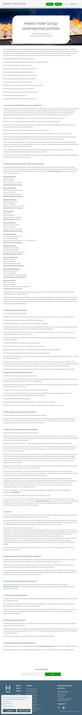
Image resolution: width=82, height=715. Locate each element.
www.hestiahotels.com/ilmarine (13, 196)
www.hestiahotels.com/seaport (13, 208)
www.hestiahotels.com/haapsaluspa (14, 277)
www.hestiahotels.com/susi (11, 219)
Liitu (53, 674)
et (67, 4)
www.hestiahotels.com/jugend (12, 242)
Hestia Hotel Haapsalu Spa (33, 708)
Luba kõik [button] (9, 710)
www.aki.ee (16, 492)
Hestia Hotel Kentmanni (32, 704)
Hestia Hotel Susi (30, 693)
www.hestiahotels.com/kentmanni (13, 265)
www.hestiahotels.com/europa (12, 185)
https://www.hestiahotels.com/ (45, 646)
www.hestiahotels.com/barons (12, 231)
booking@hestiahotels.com (64, 698)
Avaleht (18, 694)
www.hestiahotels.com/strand (12, 288)
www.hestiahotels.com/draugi (12, 254)
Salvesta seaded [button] (24, 710)
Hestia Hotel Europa (31, 689)
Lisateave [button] (6, 701)
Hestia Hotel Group (14, 4)
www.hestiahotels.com (55, 171)
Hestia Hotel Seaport (32, 691)
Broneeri (50, 4)
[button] (4, 704)
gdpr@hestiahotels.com (43, 501)
